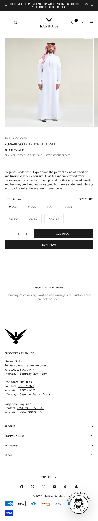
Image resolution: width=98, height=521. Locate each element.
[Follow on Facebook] (21, 486)
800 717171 (27, 369)
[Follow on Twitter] (32, 486)
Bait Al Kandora (16, 137)
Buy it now (49, 244)
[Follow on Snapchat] (76, 486)
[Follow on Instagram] (43, 486)
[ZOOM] (87, 120)
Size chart (86, 199)
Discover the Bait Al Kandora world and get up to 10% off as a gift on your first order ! (49, 5)
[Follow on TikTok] (65, 486)
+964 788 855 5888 (30, 408)
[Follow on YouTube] (54, 486)
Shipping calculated (38, 155)
